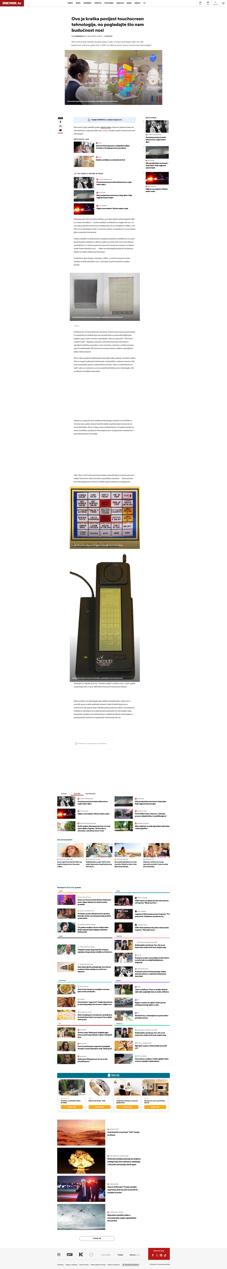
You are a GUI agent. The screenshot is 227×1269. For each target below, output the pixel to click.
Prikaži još (97, 1238)
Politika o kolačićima (114, 1264)
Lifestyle (97, 3)
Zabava (137, 3)
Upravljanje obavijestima (132, 1264)
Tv (144, 3)
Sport (78, 3)
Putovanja (109, 3)
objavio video (106, 127)
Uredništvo (60, 1264)
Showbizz (87, 3)
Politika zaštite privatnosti (98, 1264)
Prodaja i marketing (71, 1264)
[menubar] (223, 3)
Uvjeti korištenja (84, 1264)
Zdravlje (120, 3)
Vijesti (70, 3)
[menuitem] (223, 3)
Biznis (129, 3)
